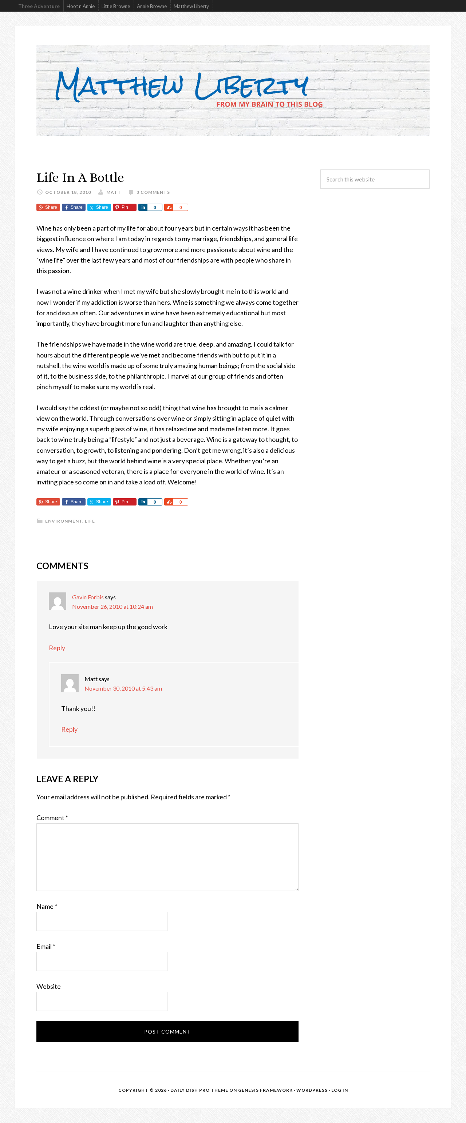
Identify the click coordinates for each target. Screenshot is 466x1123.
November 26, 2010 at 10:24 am (112, 606)
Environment (63, 521)
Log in (339, 1090)
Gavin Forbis (88, 597)
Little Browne (116, 6)
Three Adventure (39, 6)
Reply (57, 648)
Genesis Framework (265, 1090)
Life (90, 521)
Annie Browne (152, 6)
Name (46, 906)
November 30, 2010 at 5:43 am (123, 688)
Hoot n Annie (81, 6)
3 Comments (153, 192)
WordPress (312, 1090)
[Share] (142, 207)
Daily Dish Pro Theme (199, 1090)
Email (45, 946)
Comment (52, 818)
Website (48, 986)
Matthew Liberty (191, 6)
